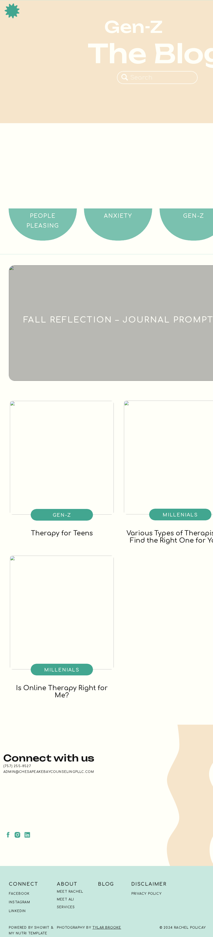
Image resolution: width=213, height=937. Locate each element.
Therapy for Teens (62, 533)
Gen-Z (62, 515)
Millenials (180, 515)
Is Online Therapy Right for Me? (62, 691)
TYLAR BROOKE (106, 927)
